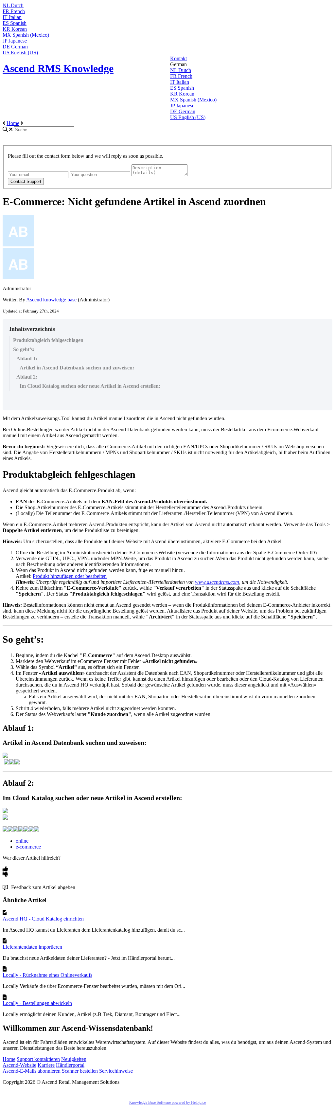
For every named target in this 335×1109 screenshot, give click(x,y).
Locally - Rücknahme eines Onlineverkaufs (47, 975)
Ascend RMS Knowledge (58, 68)
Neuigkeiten (73, 1059)
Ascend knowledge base (51, 299)
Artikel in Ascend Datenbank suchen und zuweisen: (77, 367)
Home (13, 123)
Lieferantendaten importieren (32, 947)
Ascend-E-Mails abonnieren (32, 1071)
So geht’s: (23, 349)
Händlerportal (70, 1065)
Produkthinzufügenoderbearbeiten (70, 576)
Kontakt (178, 58)
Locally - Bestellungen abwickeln (37, 1003)
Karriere (46, 1065)
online (22, 841)
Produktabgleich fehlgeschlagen (48, 340)
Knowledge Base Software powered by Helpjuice (167, 1102)
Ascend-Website (19, 1065)
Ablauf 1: (26, 358)
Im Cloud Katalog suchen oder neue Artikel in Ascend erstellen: (90, 386)
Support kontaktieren (38, 1059)
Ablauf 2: (26, 377)
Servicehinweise (116, 1071)
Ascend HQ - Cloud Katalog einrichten (43, 918)
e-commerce (28, 847)
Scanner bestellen (80, 1071)
